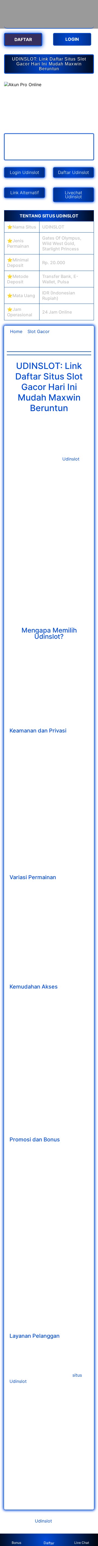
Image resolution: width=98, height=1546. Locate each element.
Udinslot (70, 459)
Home (16, 331)
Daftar (49, 1543)
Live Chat (81, 1543)
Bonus (16, 1543)
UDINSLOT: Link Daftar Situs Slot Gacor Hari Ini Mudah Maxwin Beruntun (49, 64)
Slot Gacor (38, 331)
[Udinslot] (49, 25)
